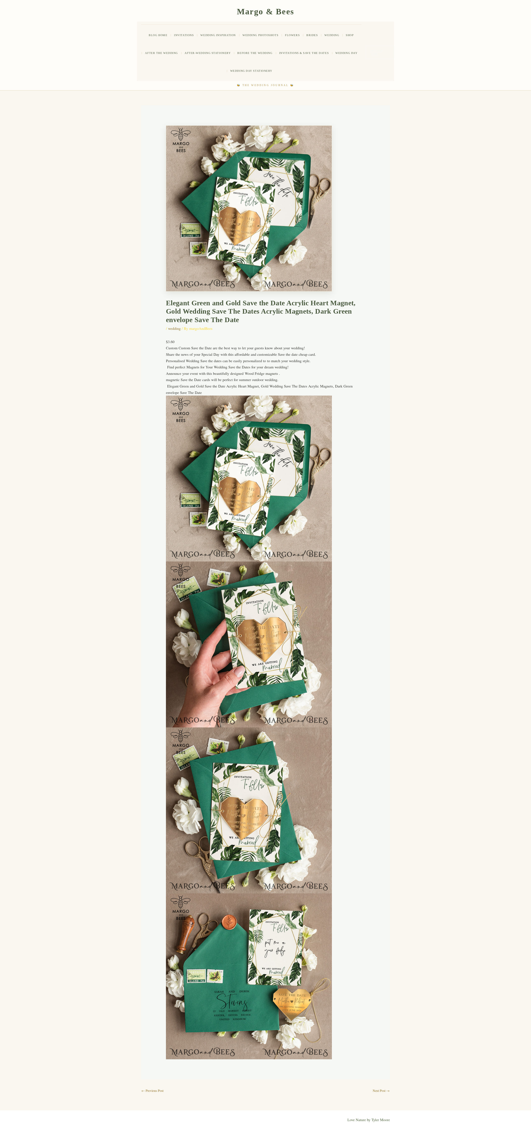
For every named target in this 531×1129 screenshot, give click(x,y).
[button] (380, 52)
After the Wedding (161, 53)
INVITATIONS (184, 35)
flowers (292, 35)
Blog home (158, 35)
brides (312, 35)
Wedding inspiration (218, 35)
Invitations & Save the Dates (304, 53)
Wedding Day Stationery (251, 70)
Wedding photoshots (260, 35)
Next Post (381, 1090)
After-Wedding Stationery (208, 53)
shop (350, 35)
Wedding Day (346, 53)
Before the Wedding (254, 53)
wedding (331, 35)
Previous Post (152, 1090)
